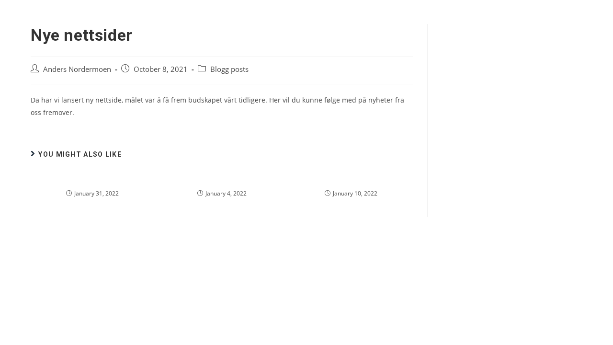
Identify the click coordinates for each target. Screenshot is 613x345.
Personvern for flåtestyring (351, 179)
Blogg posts (229, 69)
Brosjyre (92, 179)
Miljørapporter (222, 179)
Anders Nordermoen (77, 69)
